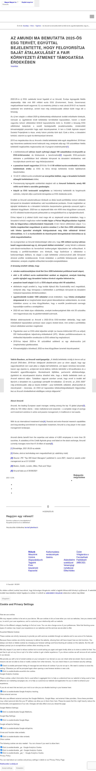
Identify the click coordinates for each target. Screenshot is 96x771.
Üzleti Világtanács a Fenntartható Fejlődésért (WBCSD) (82, 557)
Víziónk (31, 557)
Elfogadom (5, 598)
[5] (52, 443)
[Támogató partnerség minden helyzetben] (2, 385)
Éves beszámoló (33, 566)
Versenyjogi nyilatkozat (69, 566)
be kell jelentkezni (31, 527)
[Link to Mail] (88, 584)
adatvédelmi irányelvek (54, 593)
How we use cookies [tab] (7, 614)
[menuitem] (84, 16)
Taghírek (14, 66)
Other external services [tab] (8, 694)
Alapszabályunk (35, 559)
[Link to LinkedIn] (84, 584)
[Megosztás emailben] (14, 493)
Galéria (49, 557)
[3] (84, 405)
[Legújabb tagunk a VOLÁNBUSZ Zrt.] (94, 385)
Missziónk (32, 554)
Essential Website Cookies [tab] (10, 632)
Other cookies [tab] (5, 739)
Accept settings (7, 768)
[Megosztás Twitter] (14, 484)
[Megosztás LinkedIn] (14, 488)
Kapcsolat (32, 570)
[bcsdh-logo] (20, 16)
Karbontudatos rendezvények (52, 553)
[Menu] (90, 16)
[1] (68, 146)
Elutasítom (19, 768)
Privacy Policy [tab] (5, 755)
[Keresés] (84, 16)
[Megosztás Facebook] (74, 480)
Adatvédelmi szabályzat (69, 561)
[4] (45, 421)
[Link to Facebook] (80, 584)
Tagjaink (32, 562)
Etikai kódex (69, 570)
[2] (61, 155)
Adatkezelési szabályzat (9, 764)
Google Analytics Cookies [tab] (9, 674)
